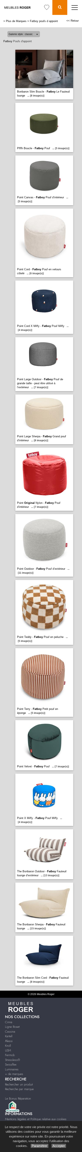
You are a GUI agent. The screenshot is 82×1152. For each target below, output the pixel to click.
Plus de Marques (16, 21)
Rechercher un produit (19, 1084)
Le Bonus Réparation (18, 1098)
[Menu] (74, 7)
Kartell (8, 1036)
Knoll (8, 1045)
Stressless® (12, 1060)
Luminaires (12, 1069)
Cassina (10, 1031)
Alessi (9, 1041)
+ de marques (14, 1074)
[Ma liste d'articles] (46, 7)
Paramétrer (39, 1146)
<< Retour (72, 20)
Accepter (59, 1146)
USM (8, 1050)
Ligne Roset (12, 1026)
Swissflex (10, 1064)
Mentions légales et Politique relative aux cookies (35, 1119)
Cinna (8, 1022)
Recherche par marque (19, 1089)
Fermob (10, 1055)
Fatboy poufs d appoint (44, 21)
